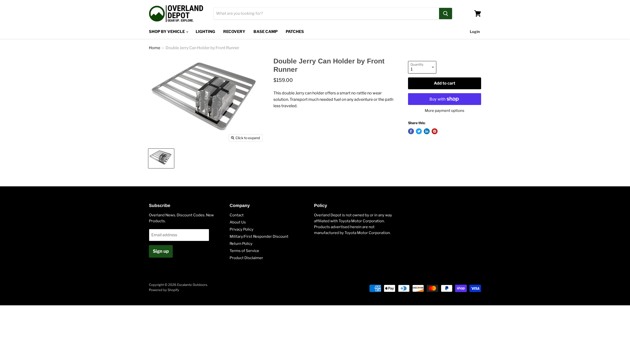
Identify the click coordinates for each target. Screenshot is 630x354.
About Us (238, 222)
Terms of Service (244, 251)
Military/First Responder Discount (259, 236)
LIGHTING (205, 31)
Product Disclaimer (246, 258)
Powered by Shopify (164, 290)
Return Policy (241, 243)
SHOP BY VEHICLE (167, 31)
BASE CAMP (265, 31)
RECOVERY (234, 31)
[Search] (445, 13)
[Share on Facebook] (411, 131)
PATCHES (295, 31)
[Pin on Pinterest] (435, 131)
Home (154, 48)
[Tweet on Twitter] (419, 131)
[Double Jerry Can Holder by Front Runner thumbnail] (161, 158)
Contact (237, 215)
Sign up (161, 251)
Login (475, 32)
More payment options (444, 111)
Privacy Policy (241, 229)
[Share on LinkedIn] (427, 131)
